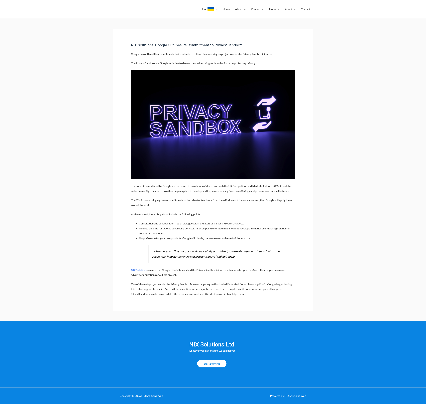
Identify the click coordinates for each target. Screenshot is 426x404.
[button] (211, 363)
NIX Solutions (139, 269)
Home (226, 9)
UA (205, 9)
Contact (255, 9)
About (238, 9)
